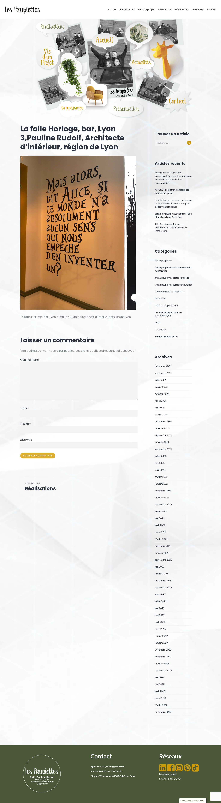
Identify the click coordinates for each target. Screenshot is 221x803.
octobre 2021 (162, 497)
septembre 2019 (163, 587)
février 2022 (161, 476)
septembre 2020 (163, 559)
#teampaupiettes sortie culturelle (172, 277)
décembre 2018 (163, 649)
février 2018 (161, 704)
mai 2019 (159, 615)
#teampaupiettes (163, 260)
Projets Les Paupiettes (166, 336)
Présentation (127, 9)
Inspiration (160, 298)
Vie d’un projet (146, 9)
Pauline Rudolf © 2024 (170, 778)
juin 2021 (159, 518)
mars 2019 (160, 628)
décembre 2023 (163, 421)
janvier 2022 (161, 483)
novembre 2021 (163, 490)
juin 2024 (159, 407)
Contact (211, 9)
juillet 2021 (160, 511)
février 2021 (161, 538)
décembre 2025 (163, 366)
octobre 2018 (162, 663)
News (158, 322)
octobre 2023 (162, 428)
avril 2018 (160, 691)
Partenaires (161, 329)
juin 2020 (159, 566)
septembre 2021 (163, 504)
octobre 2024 (162, 393)
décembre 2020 (163, 545)
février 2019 (161, 635)
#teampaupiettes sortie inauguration (173, 284)
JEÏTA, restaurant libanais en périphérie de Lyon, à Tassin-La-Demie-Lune (171, 227)
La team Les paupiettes (166, 305)
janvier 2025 (161, 386)
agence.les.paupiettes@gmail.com (107, 766)
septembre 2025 (163, 373)
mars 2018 (160, 698)
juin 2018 (159, 677)
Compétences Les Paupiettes (170, 291)
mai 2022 (159, 462)
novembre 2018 (163, 656)
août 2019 (160, 594)
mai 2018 (159, 684)
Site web (26, 439)
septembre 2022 (163, 449)
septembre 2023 (163, 435)
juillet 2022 (160, 455)
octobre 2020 (162, 552)
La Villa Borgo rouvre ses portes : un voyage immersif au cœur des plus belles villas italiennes (173, 203)
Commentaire (30, 359)
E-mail (25, 423)
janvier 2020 (161, 573)
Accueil (112, 9)
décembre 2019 (163, 580)
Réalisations (165, 9)
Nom (24, 408)
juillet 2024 (160, 400)
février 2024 (161, 414)
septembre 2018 (163, 670)
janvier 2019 (161, 642)
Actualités (198, 9)
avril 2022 (160, 469)
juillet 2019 (160, 601)
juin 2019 (159, 608)
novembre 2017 (163, 711)
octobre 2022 (162, 442)
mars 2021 (160, 532)
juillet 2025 (160, 379)
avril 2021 (160, 525)
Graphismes (182, 9)
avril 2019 (160, 621)
